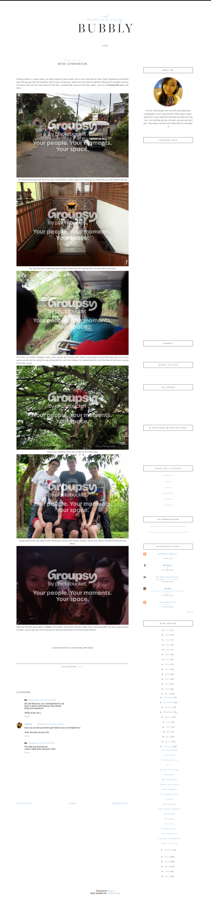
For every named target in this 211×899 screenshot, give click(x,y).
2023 (168, 640)
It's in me (169, 824)
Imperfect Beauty (167, 554)
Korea (168, 487)
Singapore (168, 493)
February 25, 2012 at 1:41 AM (50, 724)
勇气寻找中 (167, 565)
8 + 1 (169, 765)
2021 (168, 650)
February (168, 747)
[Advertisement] (168, 283)
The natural (169, 755)
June (168, 727)
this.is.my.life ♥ (167, 602)
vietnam (168, 505)
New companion (169, 789)
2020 (167, 655)
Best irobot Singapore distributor (168, 532)
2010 (166, 862)
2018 (167, 664)
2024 (167, 635)
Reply (27, 716)
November (168, 702)
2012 (166, 694)
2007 (167, 876)
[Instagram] (162, 353)
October (168, 707)
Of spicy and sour (169, 760)
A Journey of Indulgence (169, 838)
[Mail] (174, 353)
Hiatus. (167, 605)
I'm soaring (169, 819)
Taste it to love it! (169, 843)
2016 (167, 674)
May (168, 732)
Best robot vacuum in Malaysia (168, 526)
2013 (167, 689)
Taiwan (168, 499)
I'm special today (169, 750)
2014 (167, 684)
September (168, 712)
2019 (168, 659)
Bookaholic (169, 775)
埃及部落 (167, 589)
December (168, 697)
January (168, 850)
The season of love (169, 794)
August (168, 717)
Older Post (24, 803)
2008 (167, 871)
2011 (166, 857)
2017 (167, 669)
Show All (190, 612)
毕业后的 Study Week (167, 579)
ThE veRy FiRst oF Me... (167, 577)
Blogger (110, 891)
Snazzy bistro (169, 804)
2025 (168, 630)
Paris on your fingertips (169, 809)
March (168, 742)
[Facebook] (168, 353)
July (168, 722)
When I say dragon (169, 785)
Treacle (169, 799)
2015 (167, 679)
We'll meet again (169, 780)
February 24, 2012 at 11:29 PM (42, 700)
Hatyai (168, 481)
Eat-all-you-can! (169, 829)
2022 (168, 645)
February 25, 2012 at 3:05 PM (41, 743)
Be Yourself (169, 814)
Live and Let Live (169, 834)
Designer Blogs (114, 893)
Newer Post (120, 803)
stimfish (28, 724)
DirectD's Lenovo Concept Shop (168, 592)
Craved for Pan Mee (169, 770)
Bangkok (168, 475)
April (168, 737)
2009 (166, 866)
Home (105, 46)
